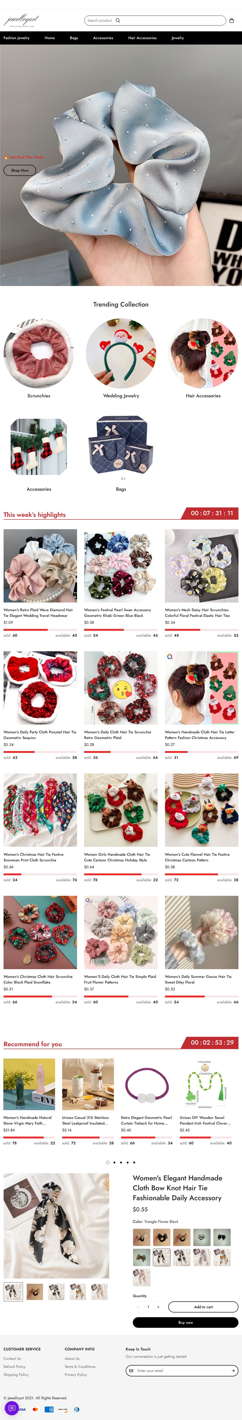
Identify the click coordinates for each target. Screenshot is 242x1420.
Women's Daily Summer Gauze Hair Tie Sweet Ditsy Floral (198, 979)
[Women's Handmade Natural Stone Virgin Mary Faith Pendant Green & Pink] (29, 1084)
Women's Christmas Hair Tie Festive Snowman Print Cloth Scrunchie (34, 857)
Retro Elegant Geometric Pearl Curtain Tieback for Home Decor (146, 1120)
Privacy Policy (76, 1374)
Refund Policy (15, 1366)
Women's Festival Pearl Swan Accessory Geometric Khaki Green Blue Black (117, 612)
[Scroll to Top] (232, 1394)
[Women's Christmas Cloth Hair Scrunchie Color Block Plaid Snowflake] (40, 932)
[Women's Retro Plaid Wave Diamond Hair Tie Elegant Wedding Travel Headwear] (40, 565)
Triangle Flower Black (162, 1257)
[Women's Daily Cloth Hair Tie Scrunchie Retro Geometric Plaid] (121, 688)
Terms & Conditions (80, 1366)
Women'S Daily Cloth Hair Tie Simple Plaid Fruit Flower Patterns (120, 979)
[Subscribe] (233, 1370)
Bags (74, 38)
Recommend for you (33, 1044)
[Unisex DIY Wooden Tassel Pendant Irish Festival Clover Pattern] (206, 1084)
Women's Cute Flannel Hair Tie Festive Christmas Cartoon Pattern (197, 857)
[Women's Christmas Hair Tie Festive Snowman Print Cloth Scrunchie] (40, 810)
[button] (231, 20)
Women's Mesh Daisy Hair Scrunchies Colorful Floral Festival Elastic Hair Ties (197, 612)
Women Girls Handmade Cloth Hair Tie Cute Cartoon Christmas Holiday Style (117, 857)
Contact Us (12, 1358)
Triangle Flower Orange (222, 1257)
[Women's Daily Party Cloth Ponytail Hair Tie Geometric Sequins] (40, 688)
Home (50, 38)
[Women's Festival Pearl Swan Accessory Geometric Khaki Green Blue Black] (121, 565)
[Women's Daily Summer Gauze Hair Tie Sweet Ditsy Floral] (201, 932)
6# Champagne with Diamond (142, 1257)
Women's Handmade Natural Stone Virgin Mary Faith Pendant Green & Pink (27, 1120)
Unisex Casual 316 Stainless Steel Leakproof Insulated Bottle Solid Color (85, 1120)
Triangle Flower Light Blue (202, 1257)
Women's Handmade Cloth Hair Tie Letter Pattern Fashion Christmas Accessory (200, 734)
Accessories (103, 38)
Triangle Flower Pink (142, 1277)
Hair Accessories (142, 38)
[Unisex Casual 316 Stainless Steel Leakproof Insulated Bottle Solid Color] (88, 1084)
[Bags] (121, 447)
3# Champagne (182, 1237)
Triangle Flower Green (182, 1257)
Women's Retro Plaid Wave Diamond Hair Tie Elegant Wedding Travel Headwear (38, 612)
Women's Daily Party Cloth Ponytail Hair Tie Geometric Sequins (40, 734)
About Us (72, 1358)
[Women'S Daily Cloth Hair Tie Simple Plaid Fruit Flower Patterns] (121, 932)
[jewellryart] (22, 20)
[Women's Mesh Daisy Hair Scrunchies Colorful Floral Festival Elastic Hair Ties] (201, 565)
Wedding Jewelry (121, 395)
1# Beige (142, 1237)
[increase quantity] (158, 1307)
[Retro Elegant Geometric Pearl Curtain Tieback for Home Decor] (147, 1084)
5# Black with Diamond (222, 1237)
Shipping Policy (16, 1374)
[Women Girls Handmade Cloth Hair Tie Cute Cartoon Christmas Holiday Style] (121, 810)
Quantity (140, 1296)
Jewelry (178, 38)
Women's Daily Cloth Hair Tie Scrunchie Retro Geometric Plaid (117, 734)
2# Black (162, 1237)
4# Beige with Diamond (202, 1237)
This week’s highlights (35, 514)
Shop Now (20, 170)
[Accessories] (39, 447)
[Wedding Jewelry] (121, 353)
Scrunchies (38, 395)
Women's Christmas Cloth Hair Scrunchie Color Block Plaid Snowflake (38, 979)
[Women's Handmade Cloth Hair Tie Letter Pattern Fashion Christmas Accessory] (201, 688)
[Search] (118, 20)
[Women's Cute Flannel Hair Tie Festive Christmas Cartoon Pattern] (201, 810)
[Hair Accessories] (203, 353)
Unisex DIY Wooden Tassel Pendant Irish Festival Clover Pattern (203, 1120)
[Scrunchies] (39, 353)
